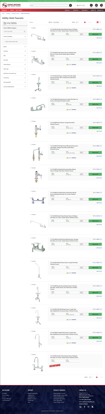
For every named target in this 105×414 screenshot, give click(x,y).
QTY (81, 34)
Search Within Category (10, 28)
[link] (81, 22)
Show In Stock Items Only (11, 41)
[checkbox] (4, 41)
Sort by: (50, 22)
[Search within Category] (24, 31)
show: (73, 22)
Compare (33, 27)
